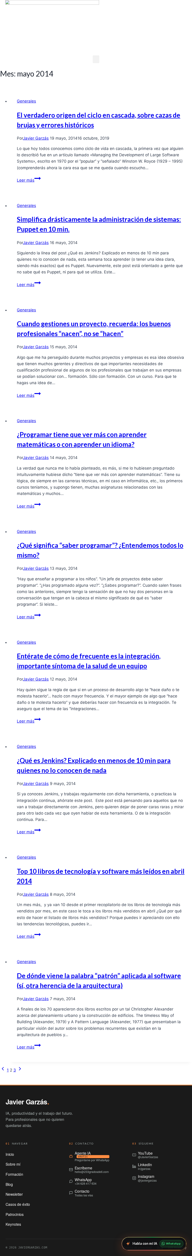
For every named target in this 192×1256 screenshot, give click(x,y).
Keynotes (13, 1224)
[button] (96, 59)
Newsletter (14, 1194)
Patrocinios (15, 1214)
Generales (26, 101)
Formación (14, 1174)
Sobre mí (13, 1164)
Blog (9, 1184)
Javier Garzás (36, 138)
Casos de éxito (18, 1204)
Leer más (29, 180)
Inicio (10, 1154)
